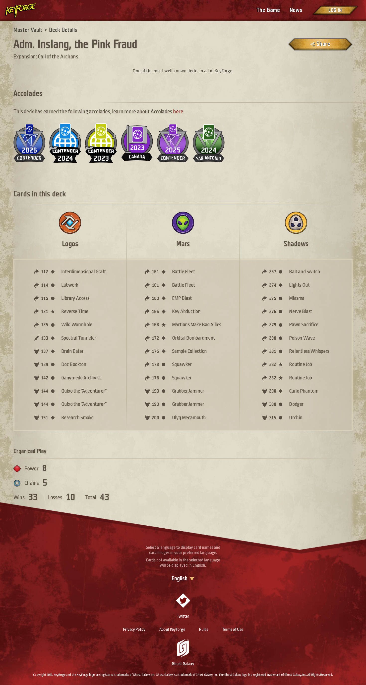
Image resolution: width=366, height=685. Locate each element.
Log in (335, 10)
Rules (203, 629)
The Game (268, 10)
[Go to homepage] (25, 10)
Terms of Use (232, 629)
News (296, 10)
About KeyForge (172, 629)
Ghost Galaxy (183, 663)
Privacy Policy (134, 629)
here (178, 111)
